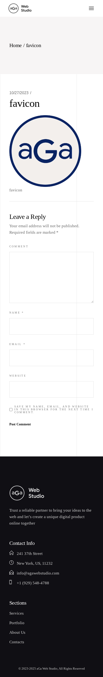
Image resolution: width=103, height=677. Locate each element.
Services (16, 613)
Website (17, 375)
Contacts (16, 642)
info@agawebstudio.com (38, 573)
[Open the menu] (91, 8)
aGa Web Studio (47, 668)
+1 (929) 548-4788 (33, 583)
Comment (19, 246)
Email (17, 344)
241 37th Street (30, 553)
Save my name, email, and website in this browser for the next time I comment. (54, 409)
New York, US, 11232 (35, 563)
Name (16, 312)
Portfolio (16, 623)
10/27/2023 (19, 93)
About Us (17, 632)
